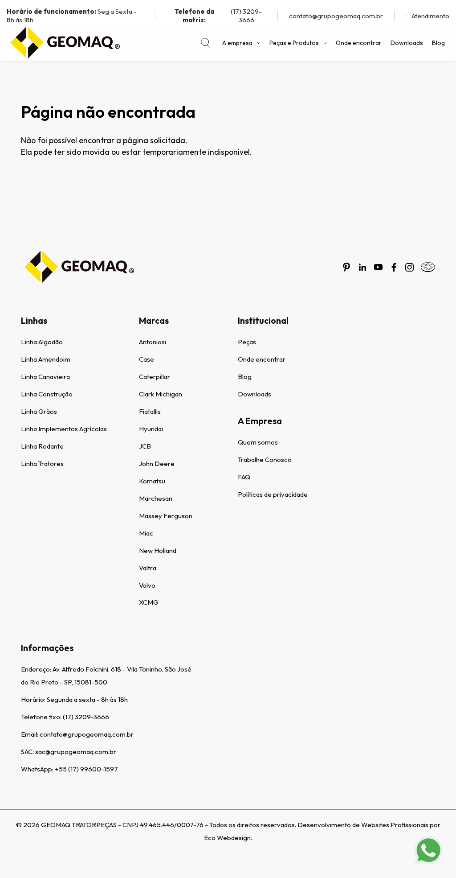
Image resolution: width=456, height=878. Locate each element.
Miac (146, 533)
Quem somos (258, 442)
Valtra (147, 568)
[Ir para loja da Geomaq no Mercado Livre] (428, 267)
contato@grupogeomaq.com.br (336, 16)
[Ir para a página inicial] (64, 43)
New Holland (157, 550)
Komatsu (152, 481)
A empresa (237, 43)
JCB (145, 446)
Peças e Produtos (294, 43)
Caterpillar (154, 376)
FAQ (244, 477)
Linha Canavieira (45, 376)
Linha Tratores (42, 463)
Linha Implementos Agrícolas (64, 429)
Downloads (407, 43)
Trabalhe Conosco (265, 459)
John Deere (157, 463)
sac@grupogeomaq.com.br (75, 751)
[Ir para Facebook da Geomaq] (394, 267)
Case (146, 359)
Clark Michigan (160, 394)
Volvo (147, 585)
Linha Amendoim (45, 359)
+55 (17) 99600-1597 (86, 769)
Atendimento (430, 16)
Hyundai (151, 429)
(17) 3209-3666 (218, 15)
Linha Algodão (42, 342)
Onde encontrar (359, 43)
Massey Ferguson (165, 515)
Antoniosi (152, 342)
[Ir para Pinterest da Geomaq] (346, 267)
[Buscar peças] (205, 43)
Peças (247, 342)
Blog (438, 43)
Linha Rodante (42, 446)
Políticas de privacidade (273, 494)
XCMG (149, 602)
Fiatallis (150, 411)
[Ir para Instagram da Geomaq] (409, 267)
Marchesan (155, 498)
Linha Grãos (39, 411)
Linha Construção (47, 394)
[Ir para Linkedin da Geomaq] (362, 267)
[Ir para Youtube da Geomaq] (378, 267)
